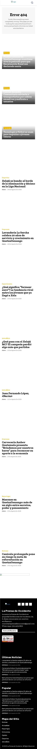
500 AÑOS (6, 338)
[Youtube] (30, 604)
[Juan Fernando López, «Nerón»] (18, 370)
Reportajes (6, 496)
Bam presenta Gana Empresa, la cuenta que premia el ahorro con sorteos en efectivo (17, 679)
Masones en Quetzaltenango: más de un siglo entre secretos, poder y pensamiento (17, 503)
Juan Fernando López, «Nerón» (15, 395)
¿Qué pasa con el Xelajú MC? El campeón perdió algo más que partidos (16, 344)
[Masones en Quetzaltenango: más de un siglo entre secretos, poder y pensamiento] (18, 476)
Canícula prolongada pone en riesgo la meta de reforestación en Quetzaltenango (18, 558)
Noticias (6, 53)
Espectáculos (7, 284)
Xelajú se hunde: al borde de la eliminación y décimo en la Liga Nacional (18, 183)
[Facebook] (19, 604)
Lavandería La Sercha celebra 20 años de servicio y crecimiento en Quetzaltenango (18, 236)
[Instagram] (23, 604)
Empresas (5, 229)
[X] (26, 604)
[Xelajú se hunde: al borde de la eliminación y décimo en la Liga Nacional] (18, 158)
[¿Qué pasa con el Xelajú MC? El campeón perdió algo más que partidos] (18, 318)
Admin (4, 189)
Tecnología (7, 128)
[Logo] (18, 3)
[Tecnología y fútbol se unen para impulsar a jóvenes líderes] (18, 122)
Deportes (5, 177)
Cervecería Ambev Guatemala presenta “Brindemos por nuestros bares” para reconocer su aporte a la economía (17, 448)
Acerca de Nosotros (9, 631)
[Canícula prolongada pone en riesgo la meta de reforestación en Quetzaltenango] (18, 531)
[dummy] (15, 575)
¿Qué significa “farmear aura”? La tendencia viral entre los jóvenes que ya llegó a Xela (17, 291)
